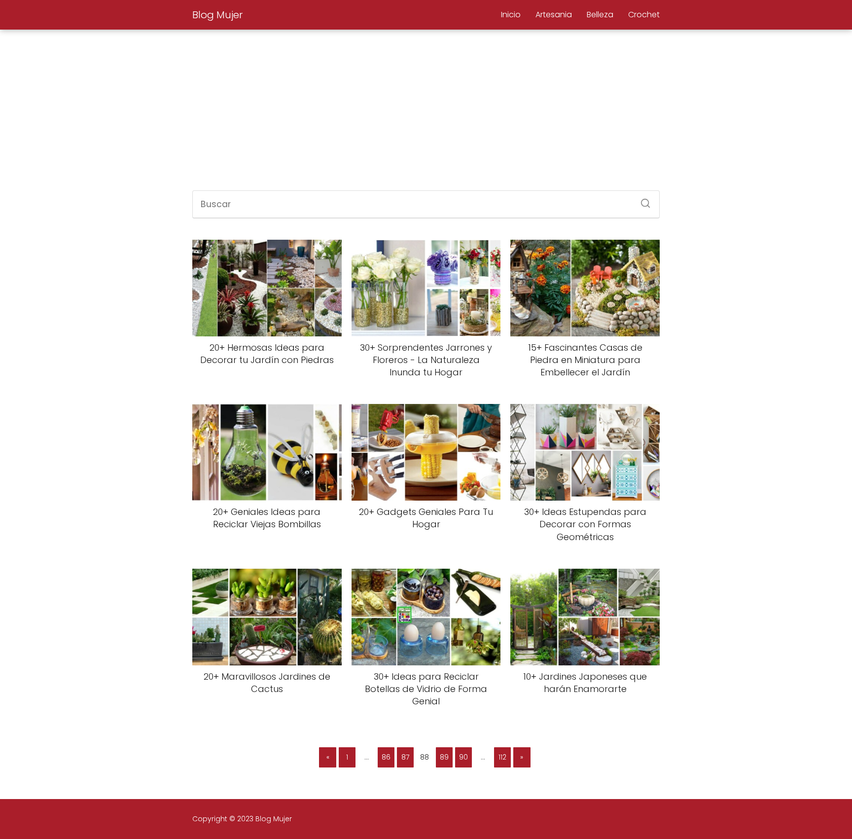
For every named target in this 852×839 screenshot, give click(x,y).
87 (405, 757)
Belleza (600, 14)
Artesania (553, 14)
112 (502, 757)
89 (444, 757)
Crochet (644, 14)
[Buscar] (642, 200)
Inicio (511, 14)
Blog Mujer (217, 15)
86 (386, 757)
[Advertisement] (426, 111)
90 (463, 757)
